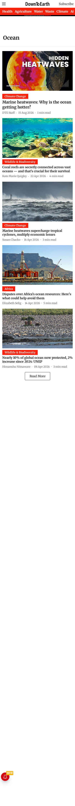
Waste (49, 11)
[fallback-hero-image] (37, 71)
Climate (62, 11)
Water (38, 11)
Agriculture (23, 11)
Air (73, 11)
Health (7, 11)
